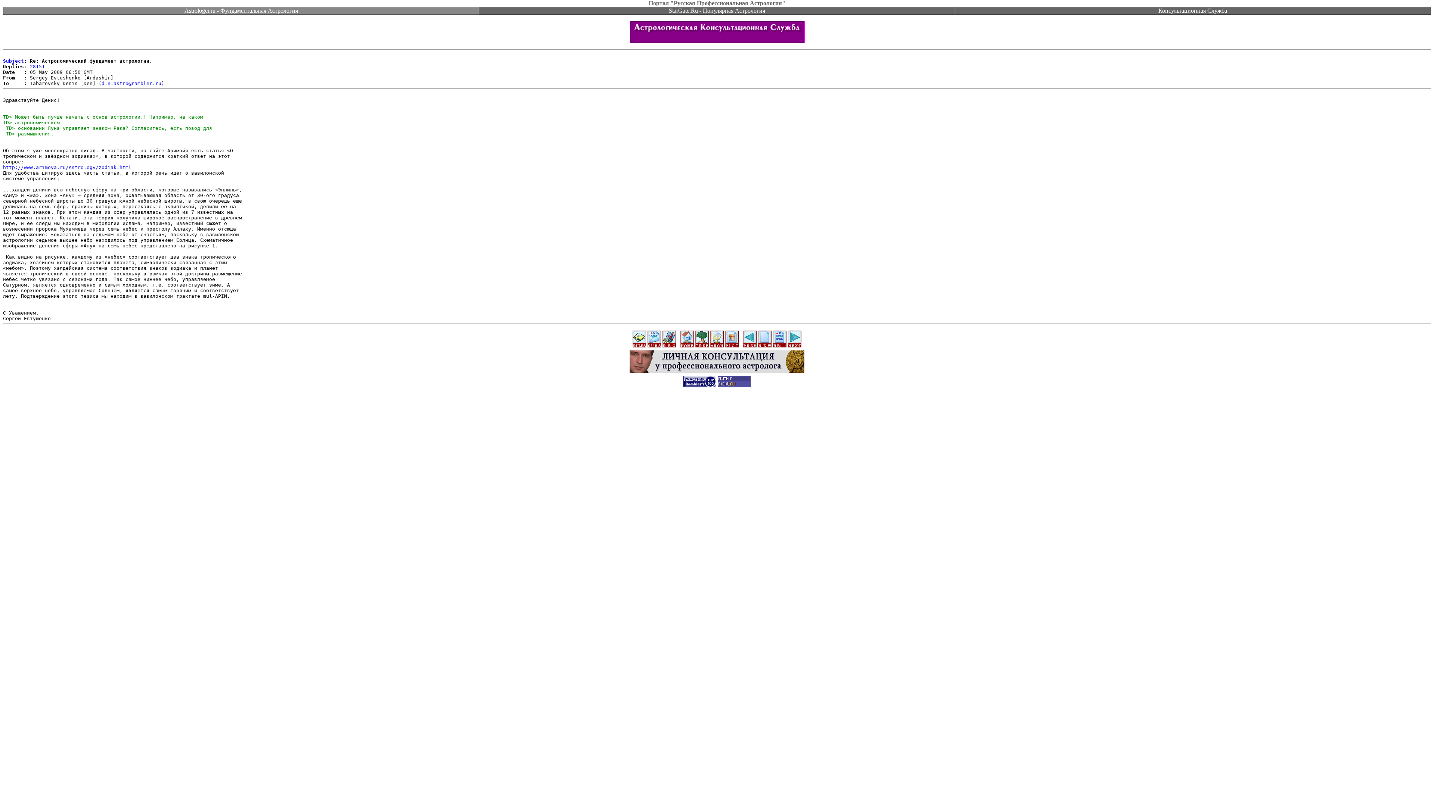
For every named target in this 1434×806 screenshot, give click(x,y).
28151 (37, 66)
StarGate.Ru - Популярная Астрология (717, 10)
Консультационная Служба (1192, 10)
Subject (13, 61)
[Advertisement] (717, 409)
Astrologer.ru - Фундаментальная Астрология (241, 10)
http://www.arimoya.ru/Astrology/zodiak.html (67, 167)
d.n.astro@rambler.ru (131, 83)
